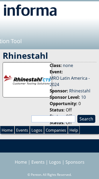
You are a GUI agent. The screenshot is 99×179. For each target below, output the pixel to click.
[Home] (30, 10)
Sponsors (74, 162)
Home (7, 130)
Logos (36, 130)
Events (22, 130)
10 (83, 97)
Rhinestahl (79, 91)
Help (73, 130)
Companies (56, 130)
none (68, 65)
